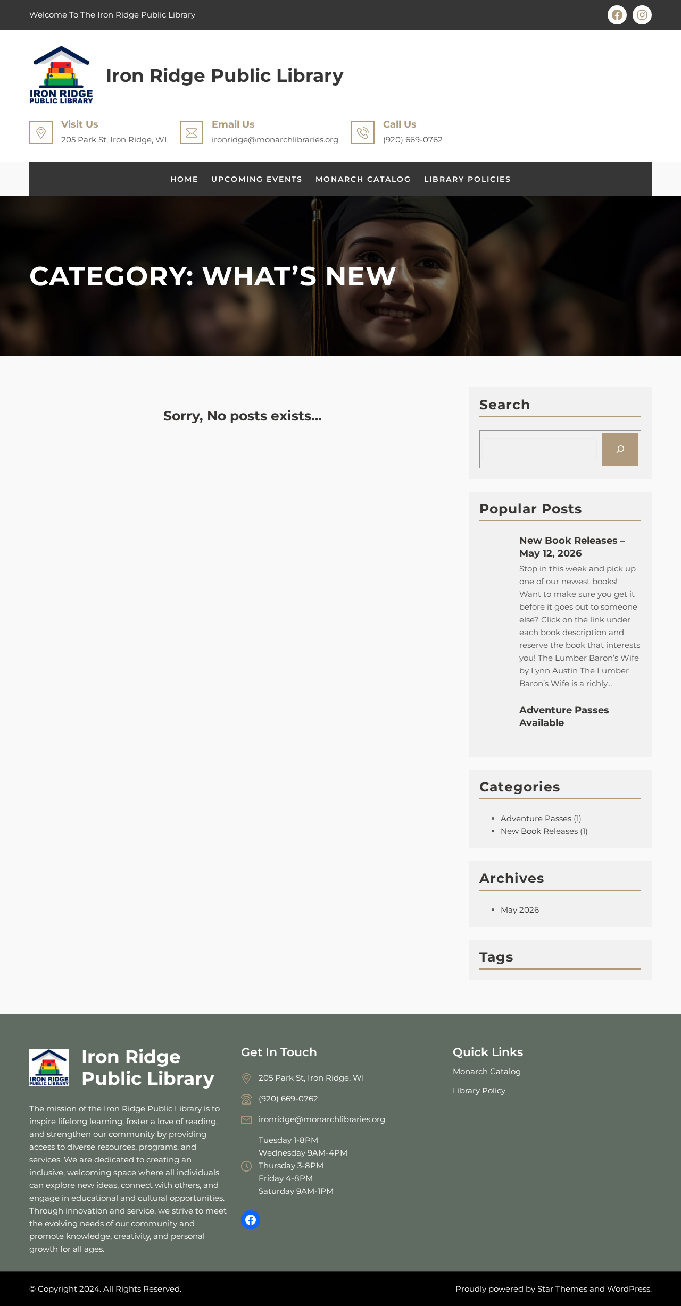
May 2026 (520, 910)
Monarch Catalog (487, 1071)
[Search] (620, 449)
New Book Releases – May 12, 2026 (572, 547)
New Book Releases (539, 831)
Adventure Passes (536, 818)
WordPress (628, 1289)
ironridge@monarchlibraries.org (322, 1119)
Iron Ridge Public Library (225, 75)
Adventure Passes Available (564, 716)
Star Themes (562, 1289)
